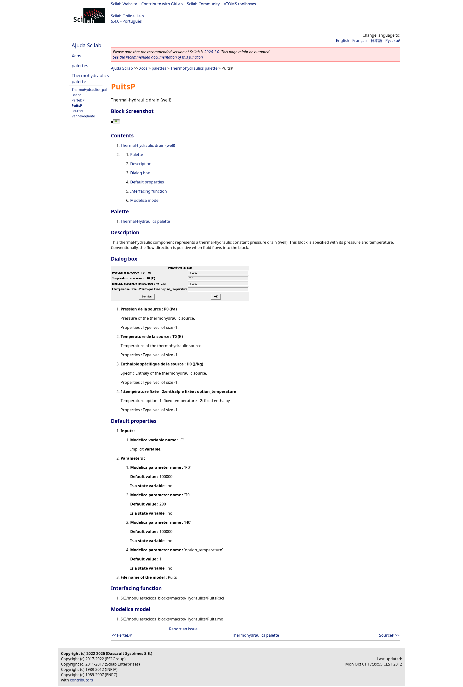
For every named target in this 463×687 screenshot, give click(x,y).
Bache (76, 95)
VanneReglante (83, 116)
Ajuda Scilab (86, 45)
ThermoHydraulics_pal (89, 89)
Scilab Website (124, 4)
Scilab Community (203, 4)
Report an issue (183, 629)
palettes (80, 65)
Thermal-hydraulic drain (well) (148, 145)
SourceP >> (389, 635)
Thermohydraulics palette (194, 68)
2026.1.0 (211, 51)
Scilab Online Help (127, 16)
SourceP (78, 110)
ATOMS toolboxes (240, 4)
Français (360, 40)
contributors (81, 680)
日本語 (376, 40)
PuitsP (77, 105)
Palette (136, 154)
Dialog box (140, 172)
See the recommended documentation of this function (158, 57)
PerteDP (78, 100)
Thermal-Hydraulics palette (145, 221)
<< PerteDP (122, 635)
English (342, 40)
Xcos (76, 56)
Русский (392, 40)
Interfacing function (148, 191)
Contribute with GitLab (162, 4)
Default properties (147, 182)
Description (140, 163)
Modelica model (144, 200)
